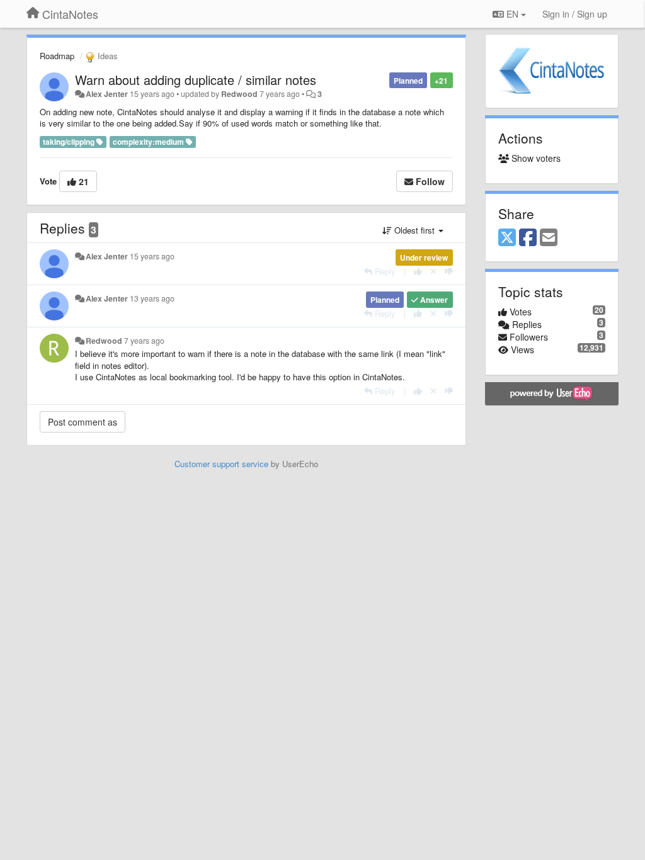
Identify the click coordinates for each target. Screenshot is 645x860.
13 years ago (152, 298)
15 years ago (152, 256)
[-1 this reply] (449, 271)
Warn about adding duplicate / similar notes (195, 80)
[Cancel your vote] (433, 271)
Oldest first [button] (414, 230)
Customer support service (221, 464)
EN (512, 14)
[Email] (548, 238)
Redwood (239, 93)
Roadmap (57, 56)
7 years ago (144, 340)
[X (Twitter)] (507, 238)
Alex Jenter (107, 93)
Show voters (535, 158)
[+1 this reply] (418, 271)
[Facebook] (528, 238)
